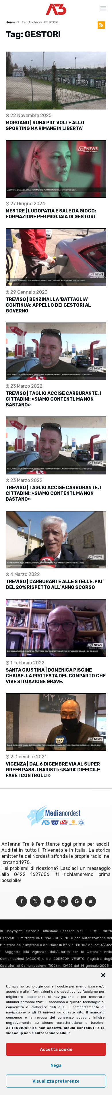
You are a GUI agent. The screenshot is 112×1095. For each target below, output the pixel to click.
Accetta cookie (56, 1049)
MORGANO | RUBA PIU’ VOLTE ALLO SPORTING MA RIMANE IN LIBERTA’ (45, 125)
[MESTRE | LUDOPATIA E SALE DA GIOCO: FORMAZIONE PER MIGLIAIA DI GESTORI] (56, 169)
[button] (103, 975)
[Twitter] (35, 901)
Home (10, 22)
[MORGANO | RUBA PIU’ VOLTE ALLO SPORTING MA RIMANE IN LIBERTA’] (56, 81)
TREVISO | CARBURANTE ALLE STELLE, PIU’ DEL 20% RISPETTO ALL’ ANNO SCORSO (55, 584)
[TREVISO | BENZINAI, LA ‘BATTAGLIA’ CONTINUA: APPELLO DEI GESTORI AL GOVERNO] (56, 257)
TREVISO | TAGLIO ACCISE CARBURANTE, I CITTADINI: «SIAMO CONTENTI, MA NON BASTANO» (53, 399)
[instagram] (62, 901)
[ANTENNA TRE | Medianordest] (56, 3)
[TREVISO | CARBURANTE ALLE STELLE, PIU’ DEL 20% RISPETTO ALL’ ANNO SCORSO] (56, 540)
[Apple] (90, 901)
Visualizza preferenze (56, 1081)
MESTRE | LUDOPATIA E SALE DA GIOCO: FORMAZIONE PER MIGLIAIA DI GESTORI (51, 213)
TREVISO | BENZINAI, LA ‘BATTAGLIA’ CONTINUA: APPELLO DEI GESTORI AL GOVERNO (48, 305)
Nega (56, 1065)
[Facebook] (21, 901)
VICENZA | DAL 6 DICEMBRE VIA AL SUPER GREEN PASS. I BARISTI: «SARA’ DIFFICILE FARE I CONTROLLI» (53, 769)
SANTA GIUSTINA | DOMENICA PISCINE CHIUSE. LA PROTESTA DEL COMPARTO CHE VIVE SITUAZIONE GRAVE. (56, 675)
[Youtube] (49, 901)
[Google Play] (76, 901)
